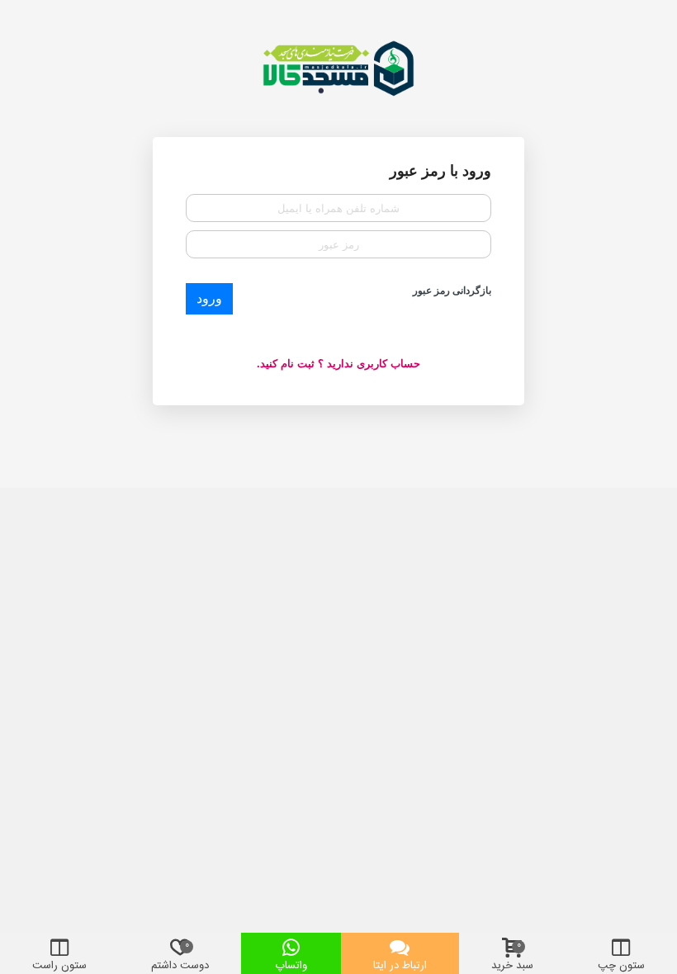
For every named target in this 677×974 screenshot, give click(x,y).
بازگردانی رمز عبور (452, 290)
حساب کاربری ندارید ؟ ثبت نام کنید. (338, 363)
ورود (209, 298)
